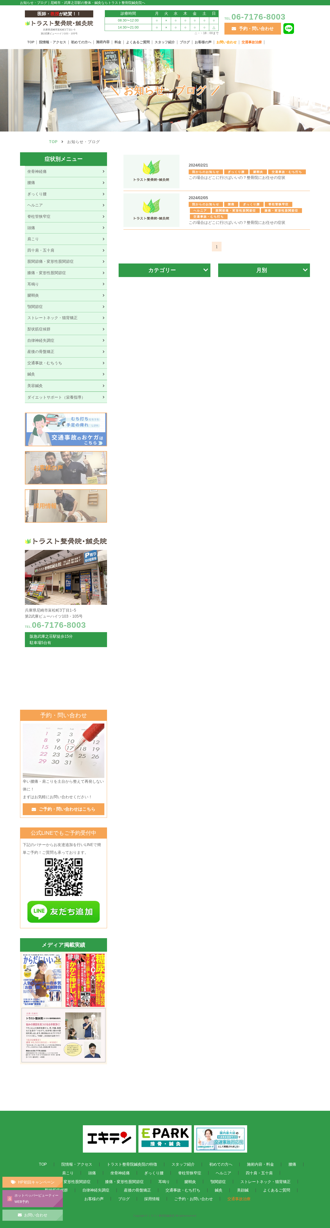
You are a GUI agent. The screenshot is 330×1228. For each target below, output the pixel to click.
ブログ (185, 42)
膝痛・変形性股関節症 (124, 1181)
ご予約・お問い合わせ (193, 1199)
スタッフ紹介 (165, 42)
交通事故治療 (252, 42)
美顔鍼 (243, 1190)
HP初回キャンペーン (36, 1182)
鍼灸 (218, 1190)
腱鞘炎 (190, 1181)
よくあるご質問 (138, 42)
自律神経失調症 (95, 1190)
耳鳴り (164, 1181)
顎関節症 (218, 1181)
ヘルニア (223, 1173)
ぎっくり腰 (154, 1173)
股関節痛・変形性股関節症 (67, 1181)
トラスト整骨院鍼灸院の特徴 (132, 1164)
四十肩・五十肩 (259, 1173)
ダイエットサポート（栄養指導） (56, 397)
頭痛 (92, 1173)
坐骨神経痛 (120, 1173)
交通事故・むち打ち (182, 1190)
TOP (30, 42)
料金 (118, 42)
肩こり (68, 1173)
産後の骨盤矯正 (137, 1190)
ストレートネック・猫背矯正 (265, 1181)
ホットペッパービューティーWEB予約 (36, 1198)
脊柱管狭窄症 (189, 1173)
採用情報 (152, 1199)
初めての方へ (81, 42)
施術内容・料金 (260, 1164)
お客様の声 (203, 42)
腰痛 (292, 1164)
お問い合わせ (226, 42)
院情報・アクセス (52, 42)
